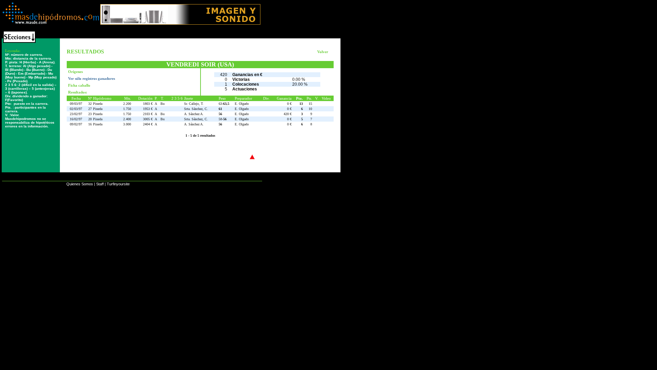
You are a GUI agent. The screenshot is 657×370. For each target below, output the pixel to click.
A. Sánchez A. (194, 114)
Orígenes (75, 72)
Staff (100, 184)
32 (90, 104)
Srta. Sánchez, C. (196, 109)
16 (90, 124)
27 (90, 109)
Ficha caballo (79, 85)
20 (90, 119)
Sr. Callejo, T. (194, 104)
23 (90, 114)
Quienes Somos (79, 184)
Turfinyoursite (118, 184)
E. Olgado (242, 104)
